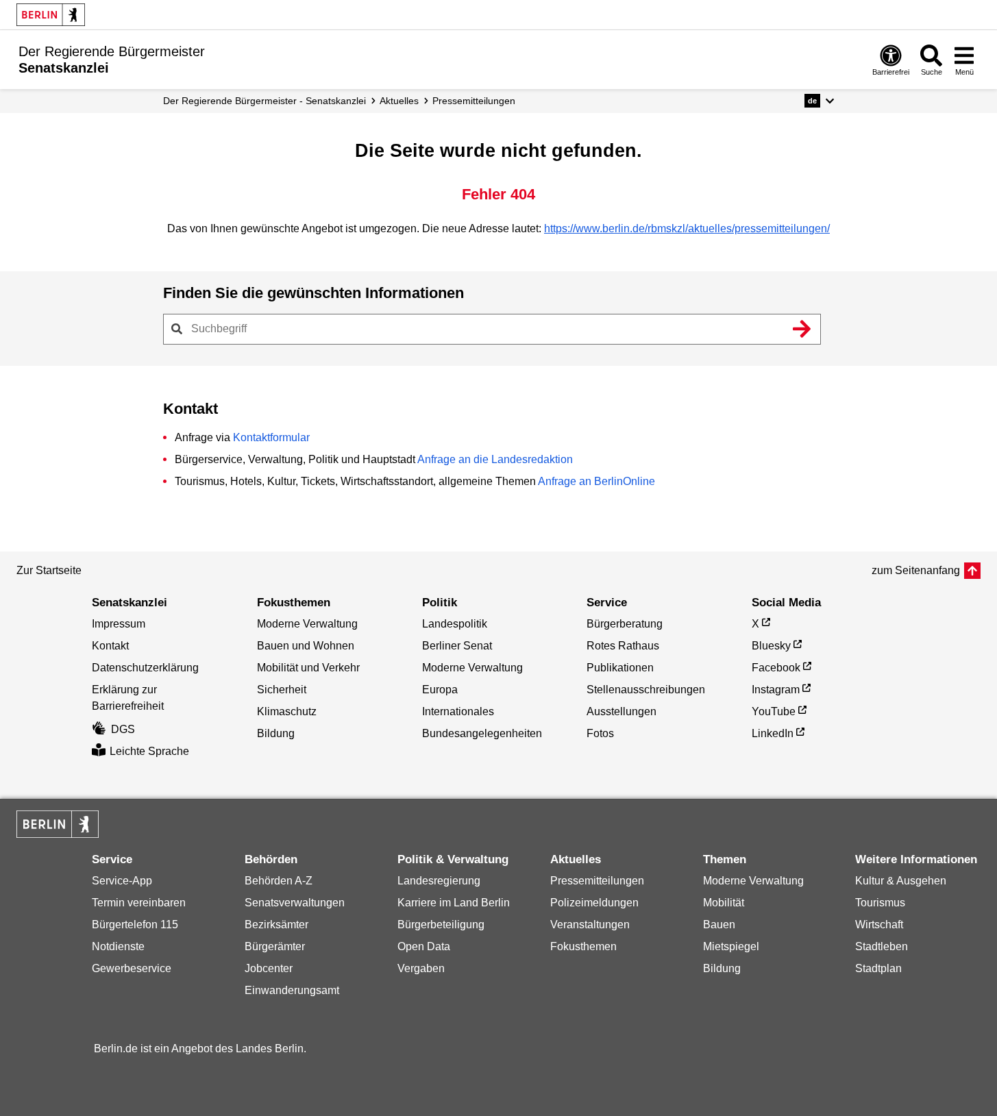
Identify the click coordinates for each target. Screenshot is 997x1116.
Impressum (118, 624)
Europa (440, 689)
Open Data (423, 946)
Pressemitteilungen (597, 880)
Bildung (276, 733)
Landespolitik (454, 624)
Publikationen (620, 667)
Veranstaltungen (590, 924)
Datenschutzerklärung (145, 667)
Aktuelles (399, 100)
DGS (123, 729)
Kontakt (110, 646)
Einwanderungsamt (292, 990)
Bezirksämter (276, 924)
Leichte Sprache (149, 751)
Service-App (122, 880)
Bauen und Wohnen (305, 646)
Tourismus (880, 902)
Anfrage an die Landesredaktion (495, 459)
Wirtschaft (879, 924)
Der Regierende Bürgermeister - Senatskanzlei (264, 100)
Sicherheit (281, 689)
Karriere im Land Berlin (453, 902)
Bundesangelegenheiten (482, 733)
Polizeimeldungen (594, 902)
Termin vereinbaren (139, 902)
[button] (819, 101)
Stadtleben (881, 946)
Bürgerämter (275, 946)
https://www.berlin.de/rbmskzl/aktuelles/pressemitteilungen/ (687, 228)
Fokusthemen (583, 946)
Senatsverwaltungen (295, 902)
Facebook (776, 667)
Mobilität (723, 902)
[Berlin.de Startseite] (50, 14)
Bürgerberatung (625, 624)
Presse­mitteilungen (473, 100)
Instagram (776, 689)
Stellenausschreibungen (646, 689)
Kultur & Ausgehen (900, 880)
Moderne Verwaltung (307, 624)
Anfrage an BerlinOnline (596, 481)
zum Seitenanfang (916, 570)
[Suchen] (802, 328)
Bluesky (771, 646)
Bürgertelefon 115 (135, 924)
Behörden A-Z (278, 880)
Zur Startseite (49, 570)
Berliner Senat (457, 646)
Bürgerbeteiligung (440, 924)
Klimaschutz (287, 711)
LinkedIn (772, 733)
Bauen (719, 924)
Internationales (458, 711)
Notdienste (118, 946)
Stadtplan (878, 968)
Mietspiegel (731, 946)
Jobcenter (269, 968)
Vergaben (421, 968)
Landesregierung (438, 880)
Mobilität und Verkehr (308, 667)
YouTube (774, 711)
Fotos (600, 733)
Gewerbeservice (131, 968)
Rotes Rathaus (623, 646)
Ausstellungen (621, 711)
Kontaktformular (271, 437)
